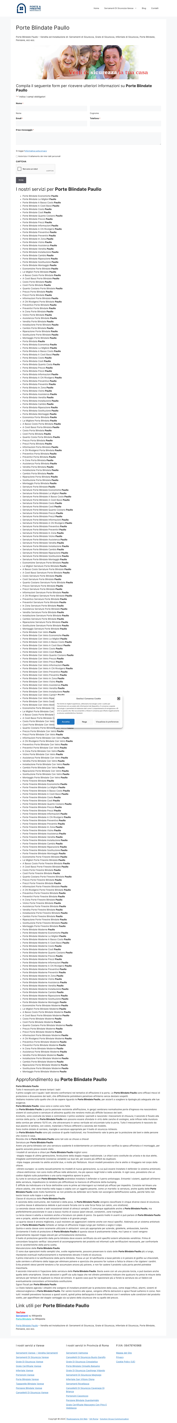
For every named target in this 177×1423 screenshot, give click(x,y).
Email (19, 118)
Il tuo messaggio (25, 130)
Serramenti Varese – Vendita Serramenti (37, 1353)
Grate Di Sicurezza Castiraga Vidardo (85, 1370)
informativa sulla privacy (36, 151)
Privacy (120, 1357)
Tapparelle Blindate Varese (30, 1383)
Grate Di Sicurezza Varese (29, 1361)
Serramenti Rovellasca (77, 1383)
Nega (84, 721)
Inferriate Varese (24, 1370)
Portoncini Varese (25, 1375)
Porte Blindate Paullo (27, 1325)
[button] (118, 698)
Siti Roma (93, 1419)
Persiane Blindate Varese (29, 1388)
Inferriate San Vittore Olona (80, 1379)
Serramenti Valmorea (77, 1353)
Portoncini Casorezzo (77, 1396)
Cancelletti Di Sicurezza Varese (32, 1392)
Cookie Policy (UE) (125, 1361)
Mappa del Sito (124, 1353)
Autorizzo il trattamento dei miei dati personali (39, 156)
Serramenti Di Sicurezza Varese (118, 8)
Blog (144, 8)
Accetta (66, 721)
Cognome (94, 113)
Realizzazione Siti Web (77, 1419)
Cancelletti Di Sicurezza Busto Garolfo (85, 1357)
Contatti (154, 8)
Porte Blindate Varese (27, 1379)
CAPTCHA (21, 161)
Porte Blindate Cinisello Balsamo (83, 1366)
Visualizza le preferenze (107, 721)
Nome (18, 113)
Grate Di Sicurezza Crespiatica (82, 1361)
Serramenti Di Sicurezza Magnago (83, 1375)
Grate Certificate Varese (28, 1366)
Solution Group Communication (114, 1419)
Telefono (95, 118)
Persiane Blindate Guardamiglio (82, 1400)
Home (96, 8)
